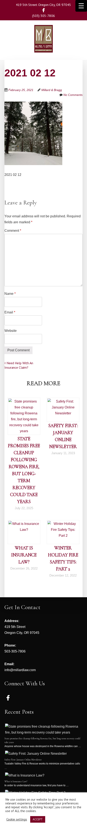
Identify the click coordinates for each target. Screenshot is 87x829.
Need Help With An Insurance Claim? (18, 365)
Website (10, 330)
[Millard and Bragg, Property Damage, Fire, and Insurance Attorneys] (43, 46)
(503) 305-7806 (43, 16)
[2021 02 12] (33, 104)
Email (9, 312)
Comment (12, 230)
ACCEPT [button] (38, 819)
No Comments (73, 95)
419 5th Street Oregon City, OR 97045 (43, 5)
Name (10, 293)
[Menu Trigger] (81, 6)
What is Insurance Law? (24, 555)
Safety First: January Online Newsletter (23, 759)
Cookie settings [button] (16, 819)
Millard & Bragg (51, 90)
